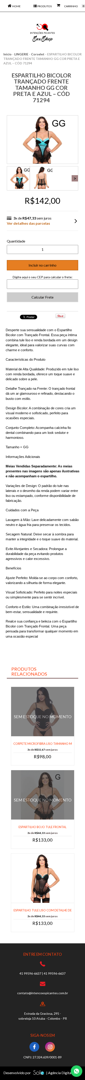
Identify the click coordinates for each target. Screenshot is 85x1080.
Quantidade (16, 241)
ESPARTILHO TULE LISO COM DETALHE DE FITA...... (43, 912)
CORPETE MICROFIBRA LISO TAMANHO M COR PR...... (42, 746)
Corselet (37, 54)
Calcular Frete (42, 297)
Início (7, 54)
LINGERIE (21, 54)
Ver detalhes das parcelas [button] (28, 223)
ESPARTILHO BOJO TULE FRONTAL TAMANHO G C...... (42, 829)
